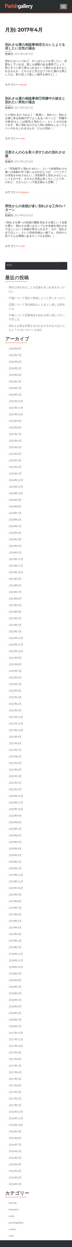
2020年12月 (16, 795)
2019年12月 (16, 874)
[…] (55, 74)
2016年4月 (15, 1164)
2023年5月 (15, 605)
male (22, 138)
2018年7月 (15, 986)
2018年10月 (16, 966)
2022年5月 (15, 684)
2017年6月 (15, 1072)
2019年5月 (15, 920)
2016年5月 (15, 1157)
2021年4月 (15, 769)
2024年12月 (16, 480)
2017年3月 (15, 1091)
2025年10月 (16, 414)
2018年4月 (15, 1006)
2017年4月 (15, 1085)
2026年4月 (15, 374)
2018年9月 (15, 973)
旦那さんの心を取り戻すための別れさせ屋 (35, 154)
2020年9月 (15, 815)
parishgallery (16, 1222)
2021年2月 (15, 782)
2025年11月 (16, 407)
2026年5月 (15, 368)
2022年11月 (16, 644)
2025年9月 (15, 420)
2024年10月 (16, 493)
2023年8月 (15, 585)
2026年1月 (15, 394)
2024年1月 (15, 552)
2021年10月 (16, 730)
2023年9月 (15, 578)
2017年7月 (15, 1065)
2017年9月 (15, 1052)
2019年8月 (15, 901)
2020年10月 (16, 809)
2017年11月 (16, 1039)
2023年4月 (15, 611)
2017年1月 (15, 1105)
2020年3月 (15, 855)
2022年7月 (15, 670)
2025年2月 (15, 466)
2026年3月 (15, 381)
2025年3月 (15, 460)
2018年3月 (15, 1013)
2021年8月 (15, 743)
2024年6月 (15, 519)
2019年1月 (15, 947)
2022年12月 (16, 638)
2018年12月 (16, 953)
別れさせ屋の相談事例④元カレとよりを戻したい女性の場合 (35, 46)
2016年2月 (15, 1177)
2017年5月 (15, 1078)
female (23, 84)
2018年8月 (15, 980)
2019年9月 (15, 894)
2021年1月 (15, 789)
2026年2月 (15, 388)
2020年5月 (15, 841)
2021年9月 (15, 736)
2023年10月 (16, 572)
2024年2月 (15, 545)
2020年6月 (15, 835)
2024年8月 (15, 506)
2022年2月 (15, 703)
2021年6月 (15, 756)
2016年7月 (15, 1144)
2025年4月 (15, 453)
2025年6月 (15, 440)
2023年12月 (16, 559)
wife (11, 1235)
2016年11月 (16, 1118)
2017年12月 (16, 1032)
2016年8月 (15, 1138)
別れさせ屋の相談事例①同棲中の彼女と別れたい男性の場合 (35, 100)
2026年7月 (15, 355)
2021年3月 (15, 776)
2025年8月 (15, 427)
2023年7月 (15, 591)
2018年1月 (15, 1026)
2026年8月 (15, 348)
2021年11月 (16, 723)
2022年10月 (16, 651)
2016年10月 (16, 1124)
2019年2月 (15, 940)
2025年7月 (15, 434)
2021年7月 (15, 749)
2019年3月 (15, 934)
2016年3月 (15, 1170)
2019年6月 (15, 914)
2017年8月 (15, 1059)
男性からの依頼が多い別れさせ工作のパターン (35, 208)
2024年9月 (15, 499)
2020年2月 (15, 861)
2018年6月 (15, 993)
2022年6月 (15, 677)
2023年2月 (15, 624)
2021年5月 (15, 763)
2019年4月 (15, 927)
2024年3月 (15, 539)
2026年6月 (15, 361)
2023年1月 (15, 631)
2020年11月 (16, 802)
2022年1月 (15, 710)
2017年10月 (16, 1045)
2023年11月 (16, 565)
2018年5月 (15, 999)
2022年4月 (15, 690)
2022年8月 (15, 664)
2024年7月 (15, 513)
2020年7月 (15, 828)
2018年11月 (16, 960)
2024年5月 (15, 526)
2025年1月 (15, 473)
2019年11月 (16, 881)
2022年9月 (15, 657)
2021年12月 (16, 716)
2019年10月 (16, 888)
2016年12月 (16, 1111)
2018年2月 (15, 1019)
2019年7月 (15, 907)
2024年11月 (16, 486)
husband (24, 192)
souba (12, 1229)
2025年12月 (16, 401)
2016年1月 (15, 1184)
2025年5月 (15, 447)
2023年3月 (15, 618)
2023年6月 (15, 598)
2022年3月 (15, 697)
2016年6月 (15, 1151)
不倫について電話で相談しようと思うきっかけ (37, 297)
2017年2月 (15, 1098)
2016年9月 (15, 1131)
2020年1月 (15, 868)
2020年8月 (15, 822)
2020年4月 (15, 848)
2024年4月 (15, 532)
